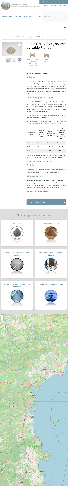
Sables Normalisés (24, 37)
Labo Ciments (12, 37)
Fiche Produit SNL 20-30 (46, 60)
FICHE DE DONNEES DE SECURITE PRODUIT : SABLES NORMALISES (33, 62)
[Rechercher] (64, 1)
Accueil (4, 37)
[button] (19, 44)
